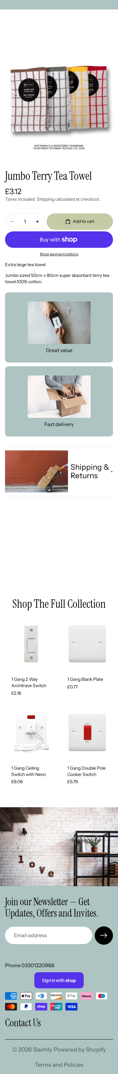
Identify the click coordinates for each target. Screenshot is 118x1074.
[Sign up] (104, 935)
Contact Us (23, 1022)
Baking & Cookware (73, 36)
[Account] (97, 19)
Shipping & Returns (89, 471)
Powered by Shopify (80, 1049)
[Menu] (7, 19)
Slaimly (42, 1049)
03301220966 (37, 965)
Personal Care (35, 36)
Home (11, 36)
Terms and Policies (59, 1064)
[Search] (21, 19)
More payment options (59, 254)
